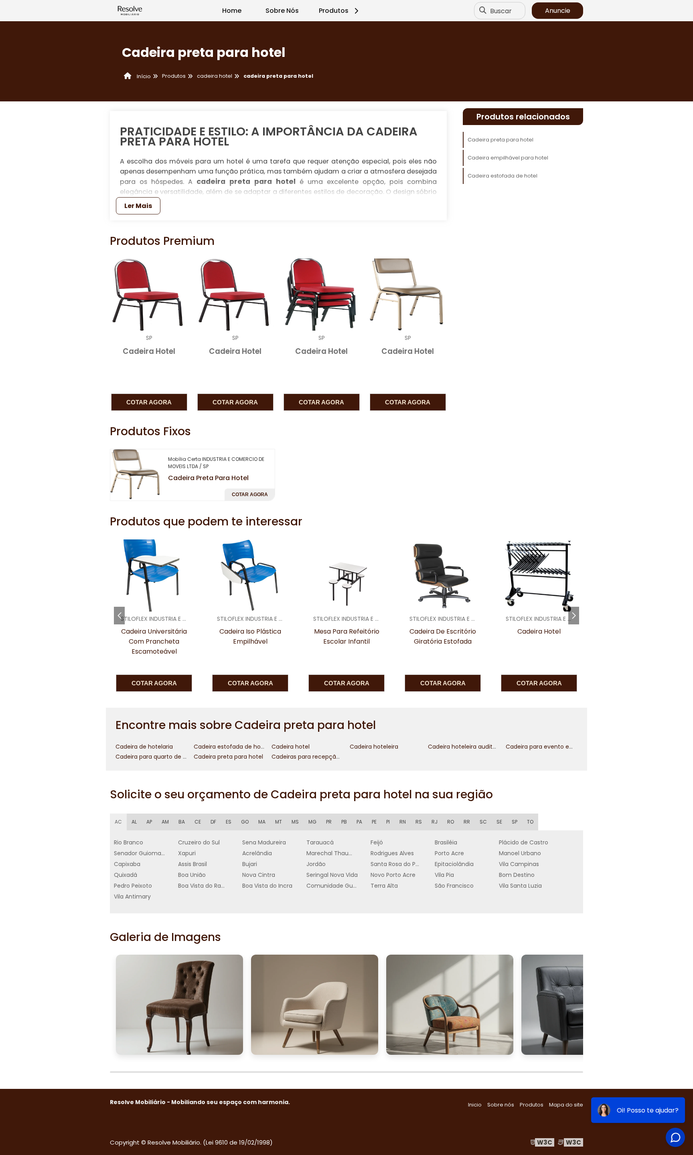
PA (359, 821)
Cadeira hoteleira (374, 747)
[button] (573, 615)
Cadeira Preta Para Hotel (208, 478)
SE (499, 821)
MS (295, 821)
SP (514, 821)
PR (329, 821)
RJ (435, 821)
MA (261, 821)
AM (165, 821)
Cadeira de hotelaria (144, 747)
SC (483, 821)
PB (344, 821)
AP (149, 821)
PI (388, 821)
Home (231, 10)
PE (374, 821)
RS (418, 821)
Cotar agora (149, 402)
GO (245, 821)
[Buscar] (483, 11)
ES (228, 821)
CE (198, 821)
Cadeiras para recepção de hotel (318, 757)
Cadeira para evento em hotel (548, 747)
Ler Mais (138, 205)
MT (278, 821)
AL (134, 821)
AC (118, 821)
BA (181, 821)
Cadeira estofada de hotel (502, 176)
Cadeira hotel (291, 747)
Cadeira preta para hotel (500, 139)
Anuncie (557, 10)
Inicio (475, 1105)
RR (467, 821)
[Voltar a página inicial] (130, 11)
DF (213, 821)
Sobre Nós (282, 10)
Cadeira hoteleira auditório (465, 747)
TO (530, 821)
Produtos (334, 10)
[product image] (136, 474)
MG (312, 821)
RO (450, 821)
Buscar (501, 10)
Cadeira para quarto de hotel (156, 757)
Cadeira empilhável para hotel (508, 158)
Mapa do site (566, 1105)
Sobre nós (500, 1105)
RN (402, 821)
